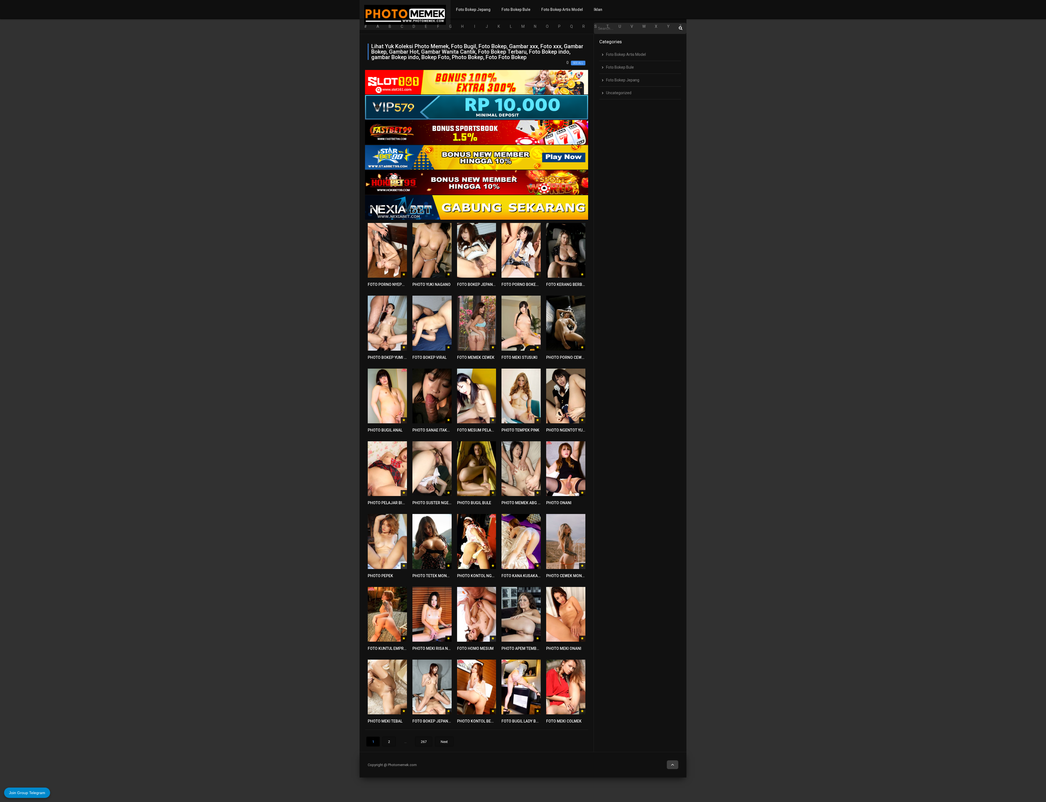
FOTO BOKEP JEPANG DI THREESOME (445, 721)
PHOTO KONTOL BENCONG (480, 721)
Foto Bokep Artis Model (562, 9)
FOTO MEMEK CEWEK (475, 357)
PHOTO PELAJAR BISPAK (390, 503)
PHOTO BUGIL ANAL (385, 430)
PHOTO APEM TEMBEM (521, 648)
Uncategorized (618, 93)
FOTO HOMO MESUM (475, 648)
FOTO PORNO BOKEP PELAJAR (528, 284)
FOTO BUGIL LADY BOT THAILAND (530, 721)
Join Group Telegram (27, 793)
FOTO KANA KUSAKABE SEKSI (527, 576)
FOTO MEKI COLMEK (564, 721)
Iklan (598, 9)
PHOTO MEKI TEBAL (385, 721)
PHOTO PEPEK (380, 576)
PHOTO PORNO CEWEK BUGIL (572, 357)
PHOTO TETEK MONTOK (433, 576)
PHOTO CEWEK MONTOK (567, 576)
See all (578, 63)
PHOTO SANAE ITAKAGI (432, 430)
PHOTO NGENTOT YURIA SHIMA (573, 430)
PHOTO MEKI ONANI (563, 648)
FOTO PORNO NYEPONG (389, 284)
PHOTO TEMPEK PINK (520, 430)
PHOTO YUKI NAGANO (431, 284)
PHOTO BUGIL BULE (474, 503)
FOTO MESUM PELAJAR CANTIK (485, 430)
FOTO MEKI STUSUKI (519, 357)
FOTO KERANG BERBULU (567, 284)
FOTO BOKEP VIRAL (429, 357)
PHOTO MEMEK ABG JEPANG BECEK (533, 503)
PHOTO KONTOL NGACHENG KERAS (488, 576)
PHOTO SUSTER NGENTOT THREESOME (447, 503)
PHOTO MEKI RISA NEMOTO (436, 648)
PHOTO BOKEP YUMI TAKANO (393, 357)
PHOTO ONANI (558, 503)
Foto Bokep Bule (515, 9)
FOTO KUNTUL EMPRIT (387, 648)
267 (424, 742)
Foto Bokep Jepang (473, 9)
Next (444, 742)
